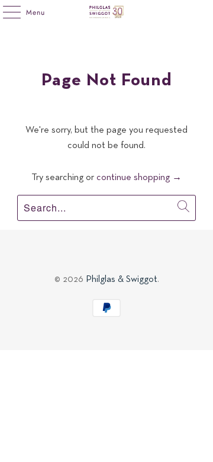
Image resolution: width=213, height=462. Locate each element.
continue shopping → (139, 177)
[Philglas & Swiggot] (106, 12)
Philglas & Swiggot (121, 279)
